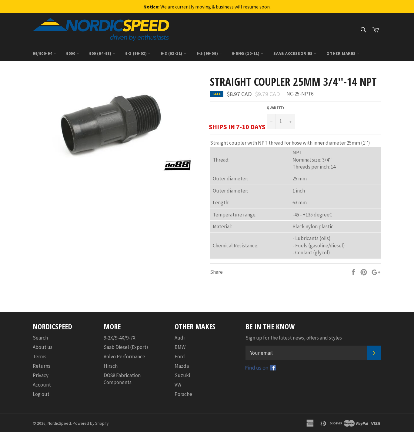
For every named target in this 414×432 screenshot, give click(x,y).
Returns (41, 366)
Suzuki (182, 375)
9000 (71, 53)
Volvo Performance (124, 356)
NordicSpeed (59, 423)
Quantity (275, 107)
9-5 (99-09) (207, 53)
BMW (180, 347)
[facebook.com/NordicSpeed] (260, 368)
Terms (39, 356)
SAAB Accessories (293, 53)
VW (178, 384)
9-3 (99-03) (136, 53)
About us (42, 347)
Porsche (183, 394)
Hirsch (111, 366)
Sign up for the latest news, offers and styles (293, 337)
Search (40, 337)
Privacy (40, 375)
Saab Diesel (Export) (126, 347)
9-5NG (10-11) (246, 53)
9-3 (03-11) (172, 53)
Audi (180, 337)
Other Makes (341, 53)
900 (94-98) (100, 53)
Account (42, 384)
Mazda (182, 366)
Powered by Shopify (91, 423)
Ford (180, 356)
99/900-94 (43, 53)
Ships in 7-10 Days (237, 126)
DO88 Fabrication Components (122, 379)
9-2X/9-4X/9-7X (119, 337)
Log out (41, 394)
